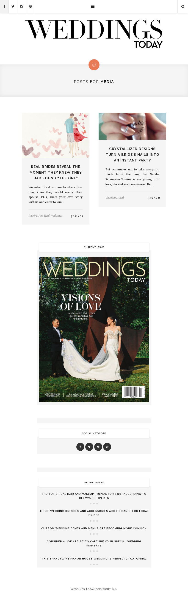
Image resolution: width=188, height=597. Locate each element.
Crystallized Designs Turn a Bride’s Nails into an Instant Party (132, 154)
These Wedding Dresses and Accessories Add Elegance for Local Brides (94, 513)
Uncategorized (114, 197)
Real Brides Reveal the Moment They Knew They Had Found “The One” (56, 172)
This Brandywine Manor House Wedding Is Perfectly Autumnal (94, 558)
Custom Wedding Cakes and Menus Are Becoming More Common (94, 528)
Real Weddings (53, 215)
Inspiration (36, 215)
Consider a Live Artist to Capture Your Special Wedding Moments (94, 543)
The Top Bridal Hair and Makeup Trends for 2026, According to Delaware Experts (94, 496)
